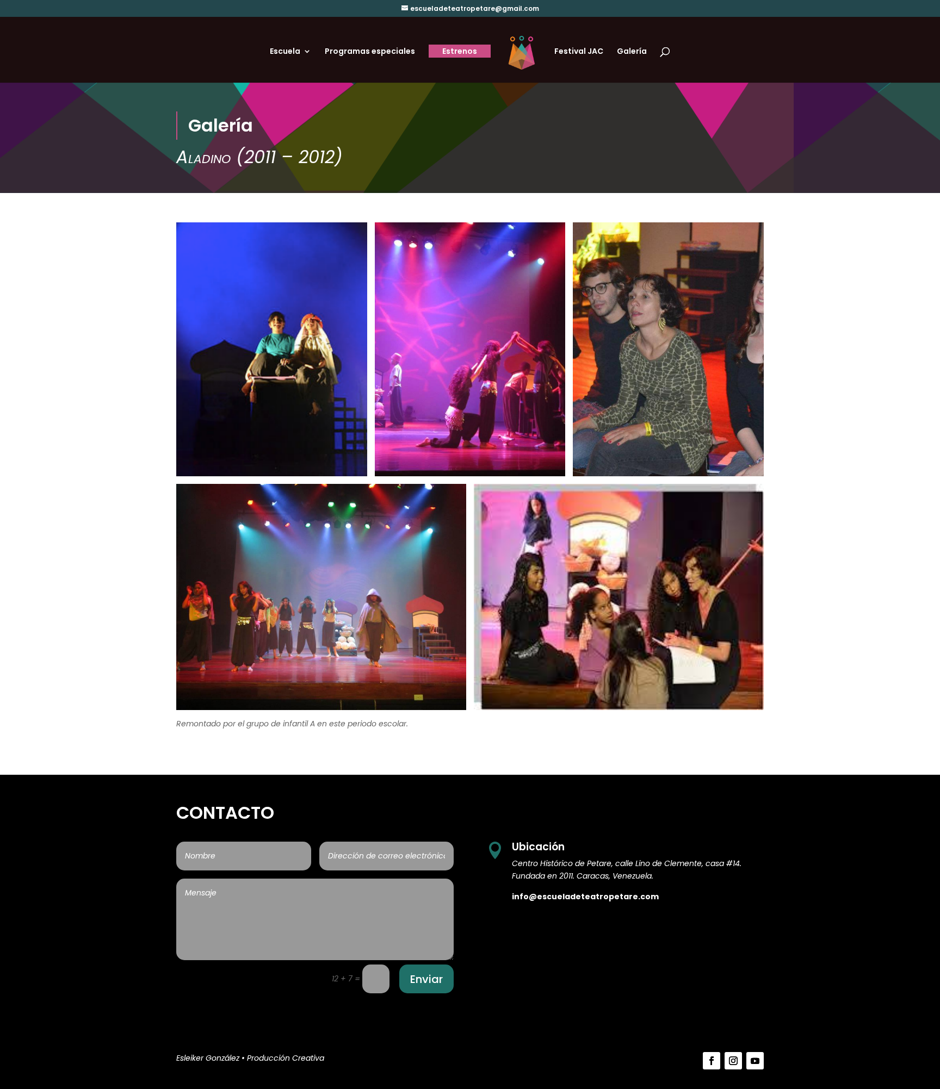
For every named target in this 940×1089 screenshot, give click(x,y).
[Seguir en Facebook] (711, 1060)
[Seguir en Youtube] (755, 1060)
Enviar (426, 979)
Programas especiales (370, 52)
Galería (632, 52)
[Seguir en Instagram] (733, 1060)
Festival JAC (578, 52)
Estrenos (459, 51)
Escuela (285, 52)
